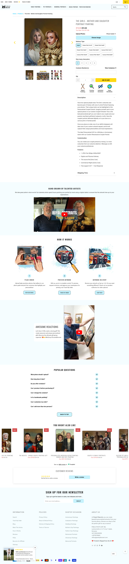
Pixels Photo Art (22, 556)
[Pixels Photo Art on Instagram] (97, 545)
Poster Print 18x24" (82, 50)
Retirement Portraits (71, 534)
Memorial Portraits (70, 541)
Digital (78, 45)
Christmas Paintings (71, 538)
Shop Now (99, 293)
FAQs (14, 538)
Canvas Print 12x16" (106, 50)
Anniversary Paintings (71, 517)
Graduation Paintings (71, 520)
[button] (36, 7)
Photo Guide (110, 34)
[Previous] (15, 42)
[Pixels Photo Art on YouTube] (102, 545)
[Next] (72, 42)
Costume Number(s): (82, 68)
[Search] (125, 7)
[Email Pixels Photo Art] (92, 545)
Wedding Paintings (70, 524)
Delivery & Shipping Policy (46, 524)
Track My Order (26, 2)
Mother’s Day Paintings (72, 527)
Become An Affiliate (18, 541)
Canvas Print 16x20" (82, 54)
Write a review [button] (79, 477)
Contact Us (16, 548)
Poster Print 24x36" (94, 50)
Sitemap (15, 544)
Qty (77, 76)
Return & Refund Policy (45, 520)
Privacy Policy (43, 517)
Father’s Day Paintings (71, 531)
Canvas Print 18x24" (95, 54)
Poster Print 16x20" (100, 45)
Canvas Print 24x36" (107, 54)
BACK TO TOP (64, 414)
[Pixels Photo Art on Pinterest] (99, 545)
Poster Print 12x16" (87, 45)
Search (15, 517)
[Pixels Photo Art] (6, 7)
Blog (2, 2)
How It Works (8, 2)
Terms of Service (44, 527)
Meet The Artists (18, 527)
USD (117, 2)
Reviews (17, 2)
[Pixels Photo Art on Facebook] (95, 545)
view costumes (29, 292)
